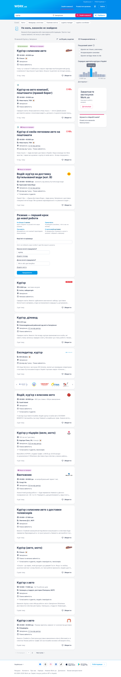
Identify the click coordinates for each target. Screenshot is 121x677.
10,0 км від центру (34, 443)
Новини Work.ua (50, 670)
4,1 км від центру (34, 188)
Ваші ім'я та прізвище (25, 238)
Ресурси (17, 670)
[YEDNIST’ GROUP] (44, 384)
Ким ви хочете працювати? (27, 249)
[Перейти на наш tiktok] (61, 664)
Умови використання (74, 670)
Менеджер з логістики (36, 22)
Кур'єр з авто (25, 620)
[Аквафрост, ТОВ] (34, 384)
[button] (95, 6)
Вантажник (24, 474)
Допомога (61, 670)
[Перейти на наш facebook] (40, 664)
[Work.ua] (20, 6)
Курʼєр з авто (25, 582)
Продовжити (27, 273)
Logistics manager (67, 22)
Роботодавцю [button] (97, 664)
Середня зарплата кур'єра (92, 61)
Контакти (25, 670)
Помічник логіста (52, 22)
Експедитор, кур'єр (30, 352)
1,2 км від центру (34, 146)
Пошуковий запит (85, 45)
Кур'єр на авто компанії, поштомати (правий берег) (34, 91)
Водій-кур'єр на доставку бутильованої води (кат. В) (34, 175)
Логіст (23, 22)
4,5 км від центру (34, 328)
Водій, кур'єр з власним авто (36, 394)
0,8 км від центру (34, 485)
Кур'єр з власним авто (31, 50)
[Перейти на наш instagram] (50, 664)
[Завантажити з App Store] (70, 664)
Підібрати (101, 15)
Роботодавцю (100, 2)
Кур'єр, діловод (27, 317)
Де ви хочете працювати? (26, 260)
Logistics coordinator (82, 22)
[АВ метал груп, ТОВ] (66, 384)
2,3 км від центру (34, 631)
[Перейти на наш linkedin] (56, 664)
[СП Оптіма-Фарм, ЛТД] (55, 384)
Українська (18, 664)
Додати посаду (22, 256)
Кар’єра (40, 670)
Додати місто (22, 267)
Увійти (102, 6)
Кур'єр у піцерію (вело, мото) (36, 432)
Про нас (33, 670)
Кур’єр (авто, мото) (29, 547)
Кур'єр (21, 282)
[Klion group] (23, 384)
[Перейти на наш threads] (45, 664)
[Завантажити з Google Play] (83, 664)
